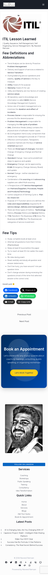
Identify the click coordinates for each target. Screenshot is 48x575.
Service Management (21, 46)
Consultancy (24, 488)
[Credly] (26, 562)
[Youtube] (20, 565)
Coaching (24, 475)
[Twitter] (11, 562)
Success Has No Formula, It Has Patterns (24, 542)
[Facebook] (6, 562)
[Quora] (35, 562)
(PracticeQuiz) (13, 245)
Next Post (24, 321)
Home (24, 502)
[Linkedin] (16, 562)
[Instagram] (21, 562)
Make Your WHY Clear (24, 539)
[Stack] (31, 562)
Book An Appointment (24, 517)
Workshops (24, 478)
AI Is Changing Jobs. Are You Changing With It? (24, 530)
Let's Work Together (24, 373)
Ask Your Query (24, 514)
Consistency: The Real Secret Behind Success (24, 545)
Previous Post (24, 314)
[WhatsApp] (30, 565)
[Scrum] (40, 562)
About (24, 505)
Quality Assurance (11, 43)
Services (24, 508)
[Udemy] (25, 565)
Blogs (24, 511)
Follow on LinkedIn (24, 464)
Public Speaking (24, 482)
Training (24, 485)
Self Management (26, 43)
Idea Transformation (24, 491)
